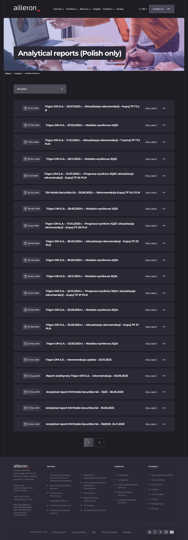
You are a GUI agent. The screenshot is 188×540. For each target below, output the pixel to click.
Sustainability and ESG (162, 475)
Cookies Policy (79, 532)
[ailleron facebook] (160, 532)
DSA (94, 532)
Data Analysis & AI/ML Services (60, 486)
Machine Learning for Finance (60, 511)
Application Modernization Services (95, 476)
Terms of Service (109, 532)
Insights (155, 489)
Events (154, 499)
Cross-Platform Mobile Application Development (94, 485)
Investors (18, 73)
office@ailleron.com (23, 499)
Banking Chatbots (58, 501)
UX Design (89, 505)
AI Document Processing (56, 494)
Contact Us (156, 485)
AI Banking (123, 475)
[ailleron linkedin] (149, 532)
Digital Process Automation (91, 499)
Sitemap (127, 532)
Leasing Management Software (128, 486)
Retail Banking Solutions (125, 493)
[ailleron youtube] (171, 532)
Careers (155, 508)
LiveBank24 (123, 480)
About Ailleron (158, 480)
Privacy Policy (59, 532)
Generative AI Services (60, 505)
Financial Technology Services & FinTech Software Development (61, 478)
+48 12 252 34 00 (21, 496)
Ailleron (8, 73)
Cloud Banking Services (95, 510)
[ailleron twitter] (155, 532)
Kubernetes (89, 493)
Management (157, 504)
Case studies (157, 494)
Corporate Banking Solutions (127, 501)
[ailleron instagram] (166, 532)
